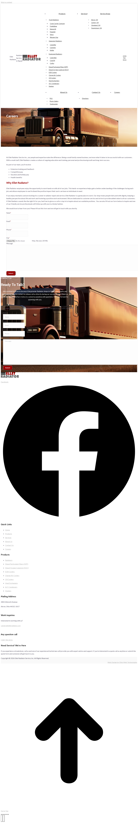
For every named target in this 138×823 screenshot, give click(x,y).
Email (8, 221)
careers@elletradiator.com (11, 626)
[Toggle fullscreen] (6, 814)
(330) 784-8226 (124, 58)
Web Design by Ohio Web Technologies (122, 662)
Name (8, 213)
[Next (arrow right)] (4, 818)
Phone (9, 230)
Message (9, 243)
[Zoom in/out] (8, 814)
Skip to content (6, 2)
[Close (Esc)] (2, 814)
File (8, 238)
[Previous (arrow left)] (2, 818)
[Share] (4, 814)
